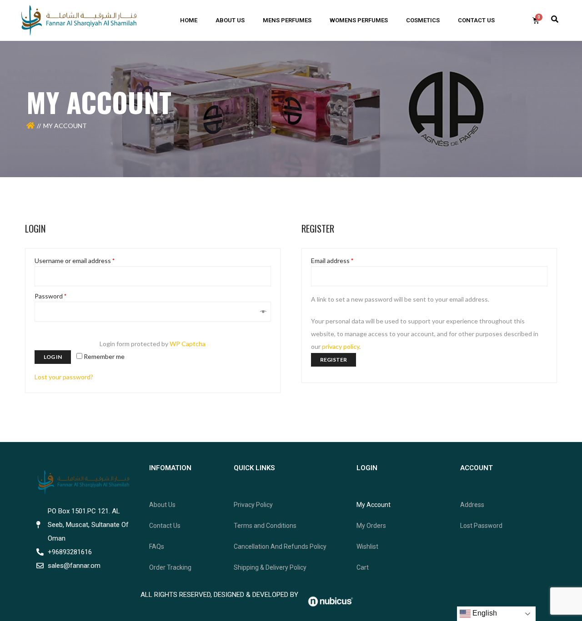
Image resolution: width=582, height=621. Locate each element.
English (484, 613)
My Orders (371, 525)
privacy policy (340, 346)
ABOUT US (230, 20)
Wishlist (367, 546)
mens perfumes (287, 20)
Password (50, 296)
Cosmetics (423, 20)
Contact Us (165, 525)
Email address (332, 261)
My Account (373, 504)
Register (333, 359)
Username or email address (75, 261)
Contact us (476, 20)
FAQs (156, 546)
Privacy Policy (253, 504)
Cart (362, 567)
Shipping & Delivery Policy (270, 567)
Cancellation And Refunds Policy (280, 546)
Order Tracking (170, 567)
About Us (162, 504)
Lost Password (481, 525)
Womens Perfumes (359, 20)
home (188, 20)
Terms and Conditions (265, 525)
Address (472, 504)
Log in (53, 356)
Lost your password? (64, 377)
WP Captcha (188, 344)
